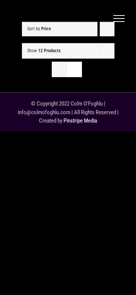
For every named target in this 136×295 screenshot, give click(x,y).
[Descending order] (107, 28)
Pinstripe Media (80, 120)
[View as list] (74, 69)
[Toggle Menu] (119, 18)
